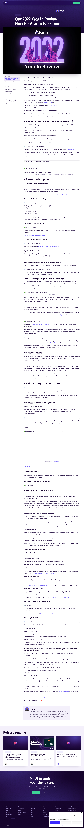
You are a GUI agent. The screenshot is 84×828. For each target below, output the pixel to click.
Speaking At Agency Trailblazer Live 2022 (12, 87)
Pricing (41, 2)
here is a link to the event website (60, 597)
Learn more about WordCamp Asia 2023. (44, 573)
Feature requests (58, 808)
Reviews (44, 812)
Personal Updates (8, 91)
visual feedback (48, 102)
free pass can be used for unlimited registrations (38, 585)
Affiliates (57, 810)
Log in (70, 2)
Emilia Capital (56, 461)
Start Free (77, 2)
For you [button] (35, 2)
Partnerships (33, 808)
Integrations (8, 812)
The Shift (46, 2)
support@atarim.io (64, 691)
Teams (19, 814)
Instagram (47, 825)
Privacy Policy (68, 825)
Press (32, 812)
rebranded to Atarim (56, 105)
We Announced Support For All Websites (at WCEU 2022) (11, 79)
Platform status (46, 816)
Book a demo (46, 792)
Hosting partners (21, 808)
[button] (81, 813)
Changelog (45, 814)
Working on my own (22, 812)
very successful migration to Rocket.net (40, 324)
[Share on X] (9, 100)
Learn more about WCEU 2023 (47, 594)
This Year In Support (9, 83)
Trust (51, 2)
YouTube (37, 825)
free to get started (62, 194)
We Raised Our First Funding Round (12, 89)
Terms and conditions (72, 810)
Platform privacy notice (72, 808)
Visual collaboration (9, 814)
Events (44, 810)
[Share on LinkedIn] (12, 100)
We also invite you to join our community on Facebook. (38, 697)
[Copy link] (6, 100)
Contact (32, 814)
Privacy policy (70, 806)
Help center (45, 806)
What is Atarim (8, 806)
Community (57, 806)
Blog (44, 808)
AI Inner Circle (8, 808)
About (32, 806)
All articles (19, 11)
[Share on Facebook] (15, 100)
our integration (61, 315)
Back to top (8, 103)
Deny (66, 823)
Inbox (7, 816)
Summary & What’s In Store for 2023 (11, 94)
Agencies (20, 806)
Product (30, 2)
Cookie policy (63, 825)
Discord (41, 825)
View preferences (77, 823)
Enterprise (20, 810)
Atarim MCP (10, 818)
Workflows (8, 810)
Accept (55, 823)
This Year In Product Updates (11, 81)
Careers (32, 810)
